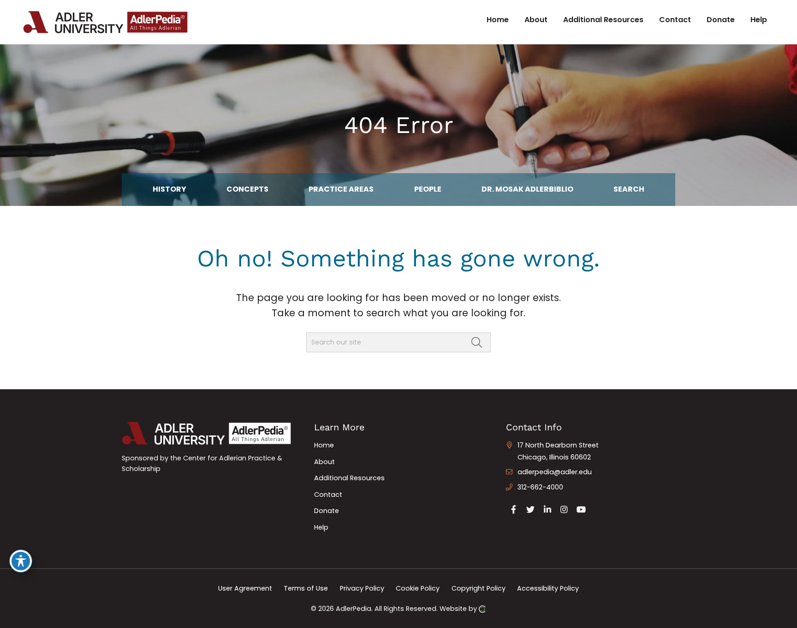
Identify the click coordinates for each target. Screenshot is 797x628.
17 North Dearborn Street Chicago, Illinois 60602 (558, 451)
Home (324, 445)
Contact (328, 494)
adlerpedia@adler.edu (554, 472)
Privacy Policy (362, 588)
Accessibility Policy (548, 588)
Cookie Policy (418, 588)
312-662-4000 (540, 487)
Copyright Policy (479, 588)
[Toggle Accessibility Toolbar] (21, 561)
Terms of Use (306, 588)
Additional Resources (349, 478)
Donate (326, 510)
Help (321, 527)
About (324, 461)
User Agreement (245, 588)
